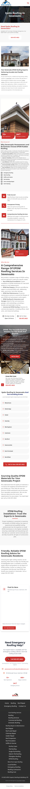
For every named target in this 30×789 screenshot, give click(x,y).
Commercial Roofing (15, 720)
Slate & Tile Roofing (15, 754)
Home (7, 703)
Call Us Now (15, 356)
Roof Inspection (11, 738)
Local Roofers (12, 765)
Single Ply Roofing (14, 751)
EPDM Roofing (13, 759)
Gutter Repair (10, 736)
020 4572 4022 (15, 37)
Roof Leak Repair (11, 731)
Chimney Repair (11, 733)
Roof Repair (21, 703)
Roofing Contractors (14, 769)
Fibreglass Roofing (15, 756)
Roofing (13, 703)
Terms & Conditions (19, 786)
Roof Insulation (11, 741)
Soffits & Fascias (11, 743)
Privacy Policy (9, 786)
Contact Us (22, 706)
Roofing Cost (12, 772)
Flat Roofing (12, 749)
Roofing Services (13, 718)
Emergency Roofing (10, 706)
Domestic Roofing (14, 723)
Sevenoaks (8, 78)
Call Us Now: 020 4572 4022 (16, 464)
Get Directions (10, 628)
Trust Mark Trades (21, 780)
